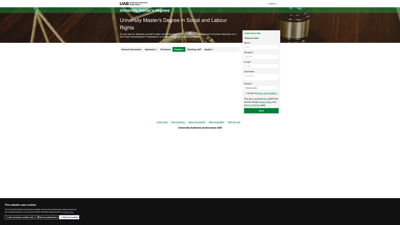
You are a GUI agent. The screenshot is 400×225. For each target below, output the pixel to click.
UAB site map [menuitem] (234, 121)
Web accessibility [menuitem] (216, 121)
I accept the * (261, 93)
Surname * (249, 52)
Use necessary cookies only (20, 217)
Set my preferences (48, 217)
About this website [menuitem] (197, 121)
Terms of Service (252, 104)
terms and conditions (267, 93)
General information (131, 49)
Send (261, 110)
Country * (248, 83)
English (274, 3)
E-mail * (247, 61)
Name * (247, 42)
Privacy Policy (265, 101)
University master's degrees (145, 10)
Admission (150, 49)
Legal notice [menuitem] (162, 121)
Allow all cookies (70, 217)
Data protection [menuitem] (178, 121)
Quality (208, 49)
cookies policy (68, 212)
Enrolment (166, 49)
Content (178, 49)
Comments (249, 71)
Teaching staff (194, 49)
